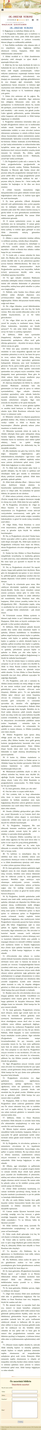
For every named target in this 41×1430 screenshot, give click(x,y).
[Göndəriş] (38, 21)
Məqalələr (7, 24)
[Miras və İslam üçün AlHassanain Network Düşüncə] (20, 4)
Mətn (3, 1410)
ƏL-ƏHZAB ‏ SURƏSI (20, 16)
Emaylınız (4, 1399)
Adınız (3, 1391)
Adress (3, 1395)
